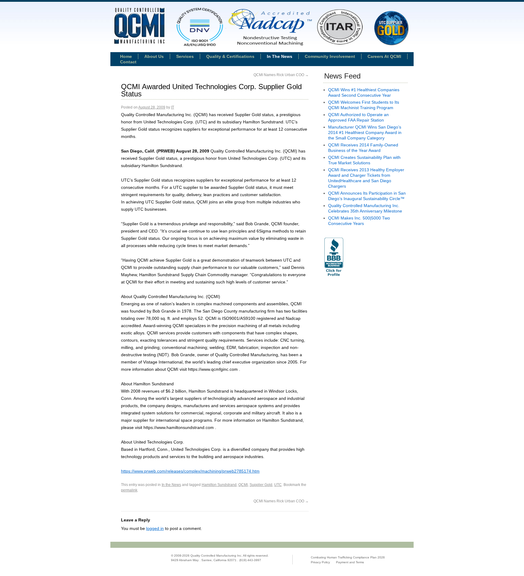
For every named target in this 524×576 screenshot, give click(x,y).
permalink (129, 490)
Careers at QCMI (384, 56)
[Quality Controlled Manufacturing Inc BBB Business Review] (333, 276)
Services (185, 56)
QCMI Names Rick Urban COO (281, 75)
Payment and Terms (350, 562)
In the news (279, 56)
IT (172, 107)
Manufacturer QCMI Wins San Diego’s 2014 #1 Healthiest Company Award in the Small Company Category (364, 132)
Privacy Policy (320, 562)
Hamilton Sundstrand (219, 485)
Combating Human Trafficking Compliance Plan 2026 (348, 557)
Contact (128, 61)
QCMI (243, 485)
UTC (278, 485)
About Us (154, 56)
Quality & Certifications (230, 56)
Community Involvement (330, 56)
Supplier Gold (261, 485)
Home (126, 56)
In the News (171, 485)
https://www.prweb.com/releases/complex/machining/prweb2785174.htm (190, 471)
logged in (155, 528)
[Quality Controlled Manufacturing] (139, 26)
